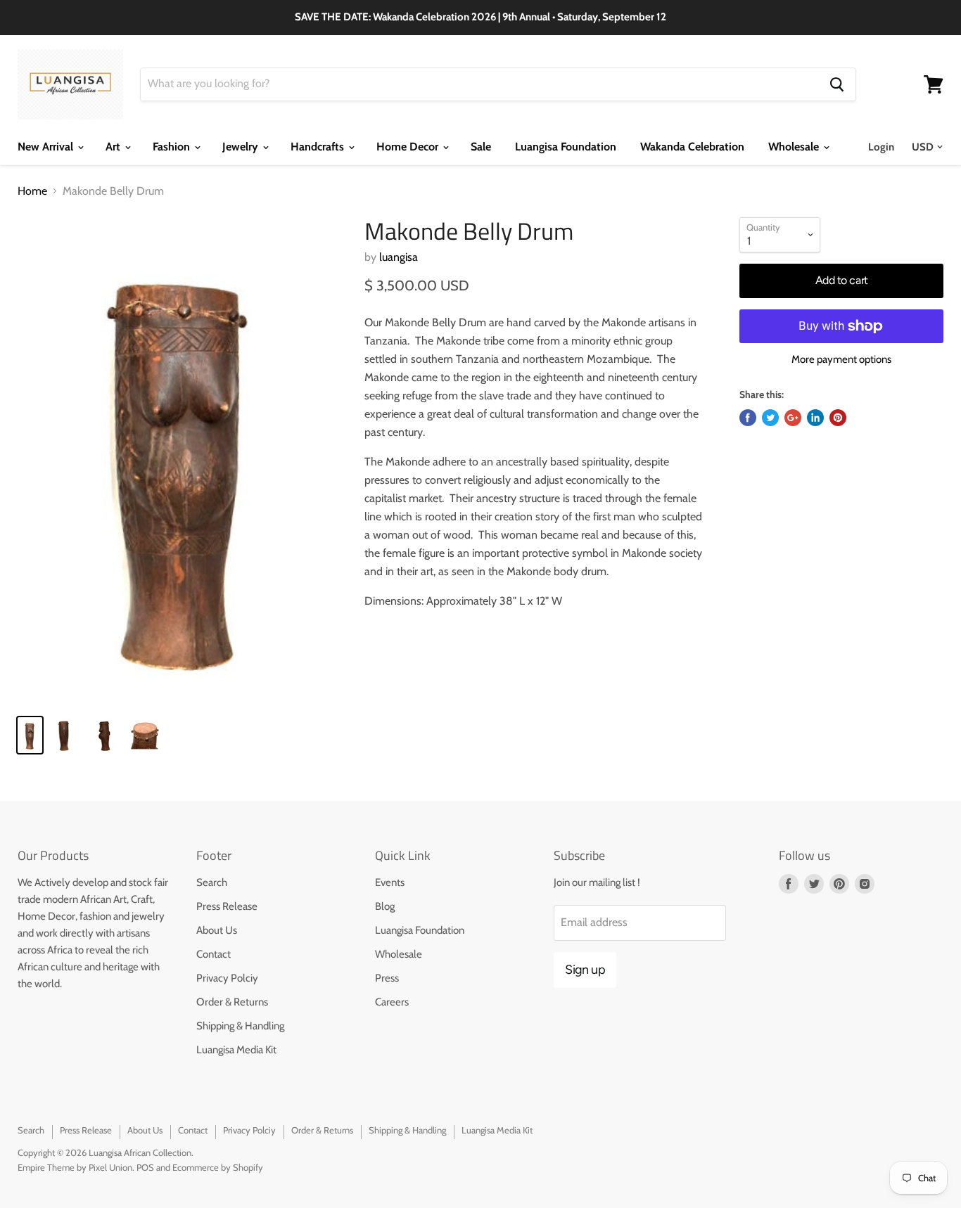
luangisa (398, 257)
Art (114, 146)
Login (881, 147)
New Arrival (47, 146)
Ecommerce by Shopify (217, 1167)
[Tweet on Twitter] (770, 417)
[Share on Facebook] (747, 417)
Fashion (173, 146)
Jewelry (241, 146)
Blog (385, 906)
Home (32, 191)
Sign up (585, 969)
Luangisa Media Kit (236, 1049)
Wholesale (795, 146)
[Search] (836, 84)
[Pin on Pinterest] (837, 417)
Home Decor (408, 146)
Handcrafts (319, 146)
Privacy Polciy (227, 978)
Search (211, 882)
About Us (216, 930)
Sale (481, 146)
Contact (213, 954)
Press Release (226, 906)
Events (390, 882)
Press (387, 978)
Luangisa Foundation (565, 146)
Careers (392, 1002)
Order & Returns (232, 1002)
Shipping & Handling (240, 1026)
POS (145, 1167)
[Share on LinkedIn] (815, 417)
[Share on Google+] (792, 417)
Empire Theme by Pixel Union (75, 1167)
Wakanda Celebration (692, 146)
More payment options (841, 360)
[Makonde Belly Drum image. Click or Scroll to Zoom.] (180, 460)
